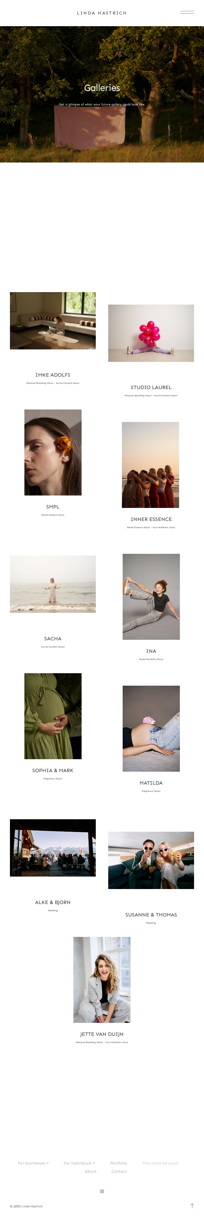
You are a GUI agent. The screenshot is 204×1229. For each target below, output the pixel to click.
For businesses (31, 1163)
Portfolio (118, 1163)
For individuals (78, 1163)
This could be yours (160, 1163)
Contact (119, 1171)
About (91, 1171)
